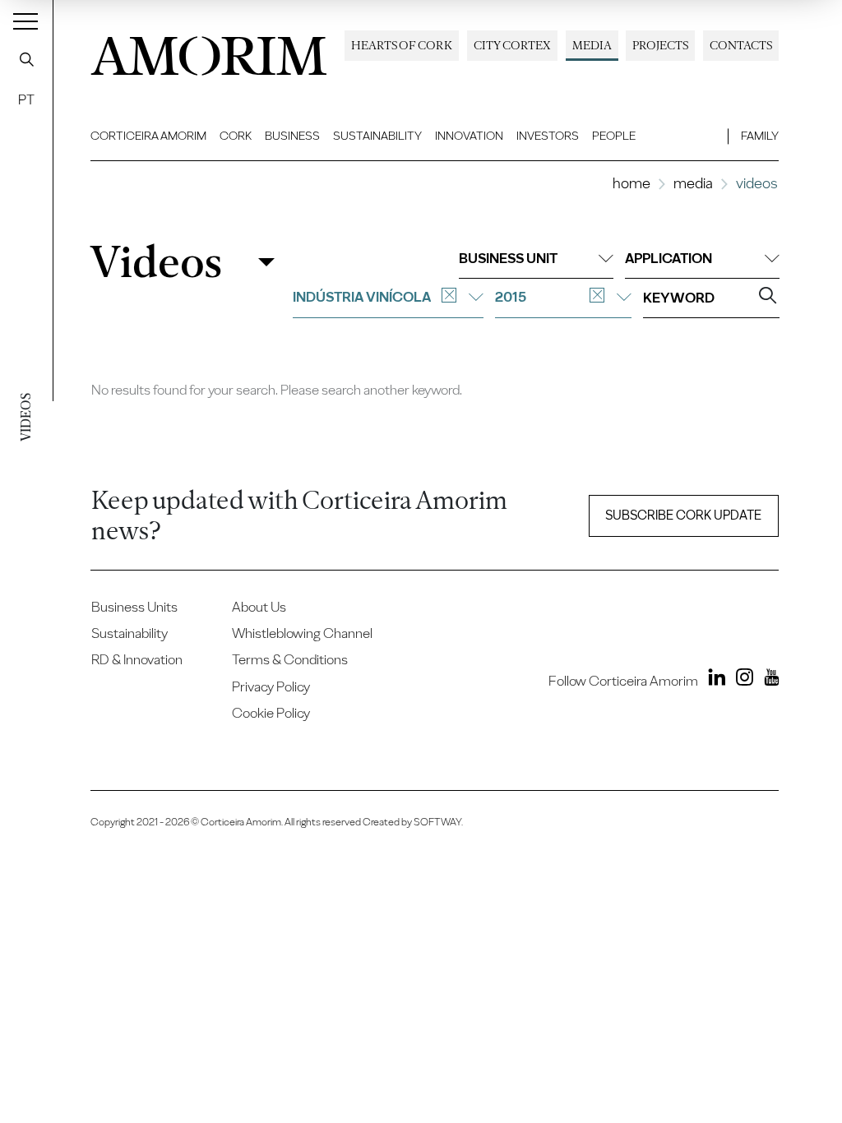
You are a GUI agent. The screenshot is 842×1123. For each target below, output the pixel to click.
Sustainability (377, 135)
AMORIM (208, 51)
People (614, 135)
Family (760, 135)
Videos (156, 262)
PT (26, 99)
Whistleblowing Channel (302, 633)
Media (592, 45)
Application (668, 258)
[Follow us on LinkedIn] (713, 680)
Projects (660, 45)
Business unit (508, 258)
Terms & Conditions (290, 659)
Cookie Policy (271, 713)
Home (631, 182)
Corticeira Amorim (148, 135)
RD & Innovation (137, 659)
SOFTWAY (437, 822)
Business (292, 135)
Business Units (134, 606)
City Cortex (512, 45)
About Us (259, 606)
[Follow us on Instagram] (740, 680)
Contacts (741, 45)
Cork (236, 135)
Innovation (469, 135)
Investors (547, 135)
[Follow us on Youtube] (767, 680)
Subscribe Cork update (683, 515)
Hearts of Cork (401, 45)
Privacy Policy (271, 686)
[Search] (26, 59)
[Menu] (25, 20)
